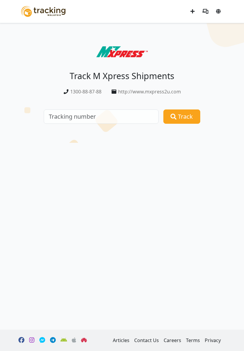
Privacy (213, 340)
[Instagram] (32, 340)
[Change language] (218, 11)
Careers (172, 340)
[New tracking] (192, 11)
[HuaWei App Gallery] (84, 340)
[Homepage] (43, 11)
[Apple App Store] (74, 340)
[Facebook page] (21, 340)
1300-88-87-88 (85, 91)
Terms (193, 340)
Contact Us (146, 340)
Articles (121, 340)
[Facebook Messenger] (42, 340)
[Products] (205, 11)
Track (184, 116)
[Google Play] (63, 340)
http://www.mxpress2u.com (149, 91)
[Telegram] (53, 340)
